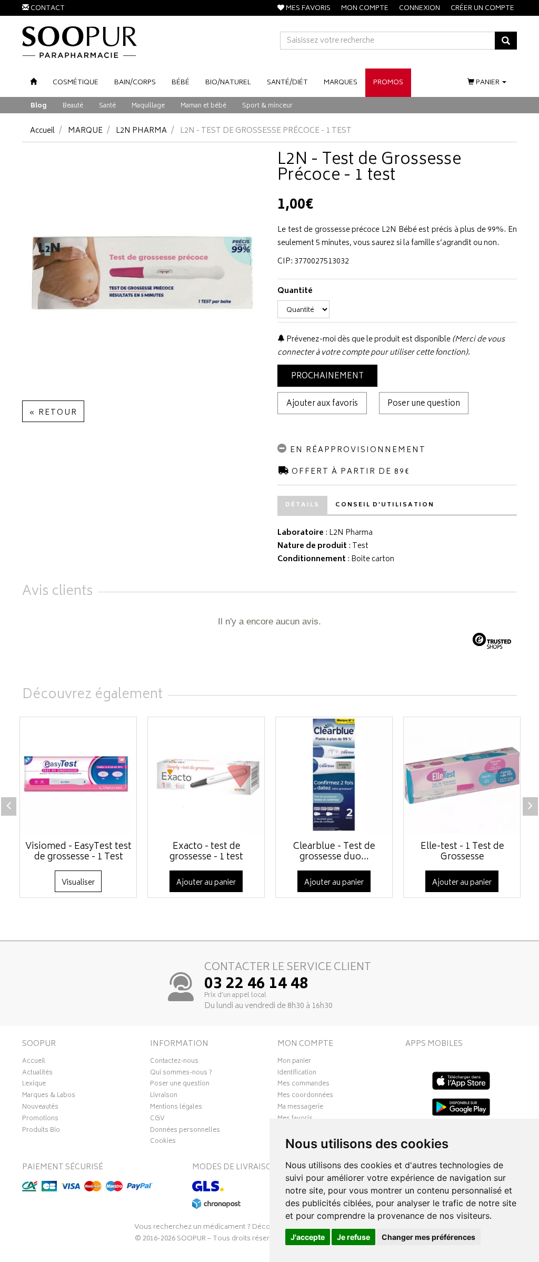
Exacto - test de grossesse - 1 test (206, 852)
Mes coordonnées (305, 1096)
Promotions (40, 1119)
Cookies (163, 1142)
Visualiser (78, 882)
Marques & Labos (48, 1096)
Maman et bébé (203, 106)
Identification (296, 1074)
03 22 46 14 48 (256, 984)
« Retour (53, 412)
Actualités (37, 1074)
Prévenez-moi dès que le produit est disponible (368, 339)
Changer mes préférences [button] (428, 1236)
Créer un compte (482, 9)
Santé (107, 106)
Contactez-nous (174, 1062)
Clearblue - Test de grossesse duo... (334, 852)
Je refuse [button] (353, 1236)
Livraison (163, 1096)
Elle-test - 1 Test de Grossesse (462, 852)
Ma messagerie (300, 1108)
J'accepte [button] (308, 1236)
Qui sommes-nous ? (181, 1074)
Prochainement (327, 376)
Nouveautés (40, 1108)
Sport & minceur (267, 106)
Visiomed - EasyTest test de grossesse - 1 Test (78, 852)
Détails (302, 505)
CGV (157, 1119)
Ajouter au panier (206, 882)
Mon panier (294, 1062)
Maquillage (148, 106)
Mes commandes (303, 1085)
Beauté (73, 106)
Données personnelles (185, 1131)
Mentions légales (176, 1108)
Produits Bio (41, 1131)
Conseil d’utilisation (384, 505)
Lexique (34, 1085)
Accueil (42, 131)
